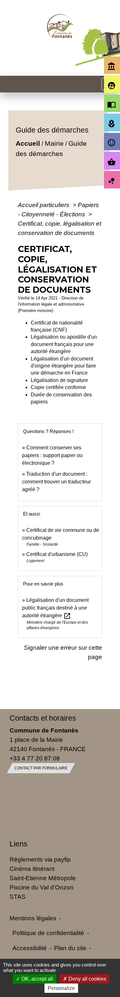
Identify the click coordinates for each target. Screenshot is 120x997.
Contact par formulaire (41, 768)
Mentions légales (33, 918)
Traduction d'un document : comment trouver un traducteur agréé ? (56, 481)
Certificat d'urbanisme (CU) (57, 554)
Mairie (54, 143)
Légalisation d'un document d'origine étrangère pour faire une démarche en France (63, 366)
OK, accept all (36, 979)
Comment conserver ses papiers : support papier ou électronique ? (52, 455)
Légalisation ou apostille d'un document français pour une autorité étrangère (64, 344)
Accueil (28, 143)
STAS (18, 896)
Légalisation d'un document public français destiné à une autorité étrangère (55, 607)
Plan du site (70, 947)
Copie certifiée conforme (58, 387)
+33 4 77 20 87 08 (35, 758)
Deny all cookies (86, 979)
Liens (19, 844)
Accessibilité (29, 947)
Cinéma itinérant (32, 868)
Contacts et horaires (43, 718)
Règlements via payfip (40, 859)
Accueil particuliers (44, 204)
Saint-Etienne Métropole (43, 877)
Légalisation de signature (59, 380)
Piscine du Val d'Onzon (42, 887)
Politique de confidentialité (48, 932)
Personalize (61, 988)
